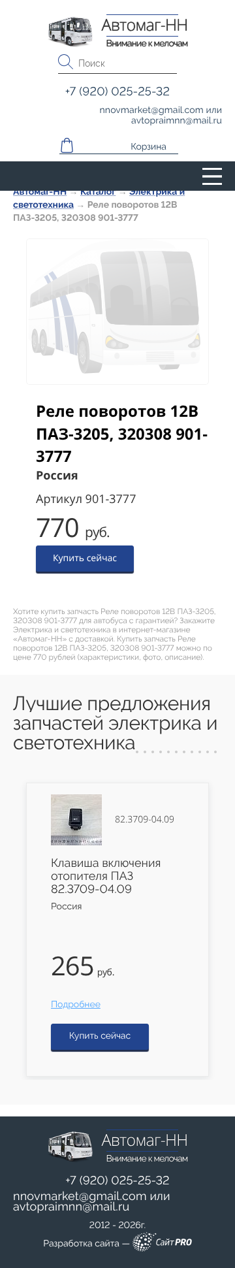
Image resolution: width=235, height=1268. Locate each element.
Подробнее (76, 1005)
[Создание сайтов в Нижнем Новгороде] (162, 1244)
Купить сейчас (85, 558)
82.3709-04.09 (144, 820)
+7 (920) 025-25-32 (117, 1181)
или (91, 1202)
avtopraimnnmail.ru (71, 1207)
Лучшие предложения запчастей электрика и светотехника (115, 723)
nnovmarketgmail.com (80, 1196)
